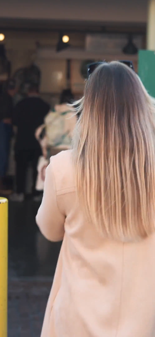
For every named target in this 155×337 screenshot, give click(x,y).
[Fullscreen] (147, 330)
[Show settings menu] (131, 330)
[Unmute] (115, 330)
